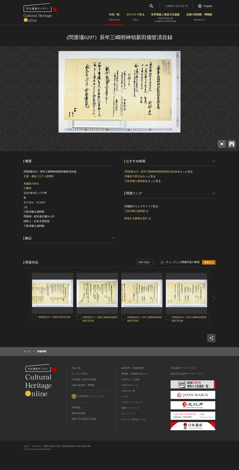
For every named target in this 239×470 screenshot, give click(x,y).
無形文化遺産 (78, 413)
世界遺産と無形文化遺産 (165, 17)
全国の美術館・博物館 (199, 17)
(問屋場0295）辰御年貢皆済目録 (54, 317)
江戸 (41, 176)
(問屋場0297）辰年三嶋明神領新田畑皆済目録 (150, 171)
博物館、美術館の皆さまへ (135, 374)
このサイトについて (176, 6)
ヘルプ (124, 396)
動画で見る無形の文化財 (84, 419)
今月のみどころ (129, 385)
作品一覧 (114, 17)
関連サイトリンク (130, 408)
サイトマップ (128, 413)
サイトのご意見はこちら (133, 419)
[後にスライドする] (212, 298)
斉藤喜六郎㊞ (31, 183)
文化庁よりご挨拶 (130, 379)
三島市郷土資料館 (134, 181)
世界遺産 (76, 407)
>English (207, 6)
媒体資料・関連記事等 (132, 368)
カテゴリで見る (135, 17)
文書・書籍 (30, 176)
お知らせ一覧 (128, 391)
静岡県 (49, 176)
